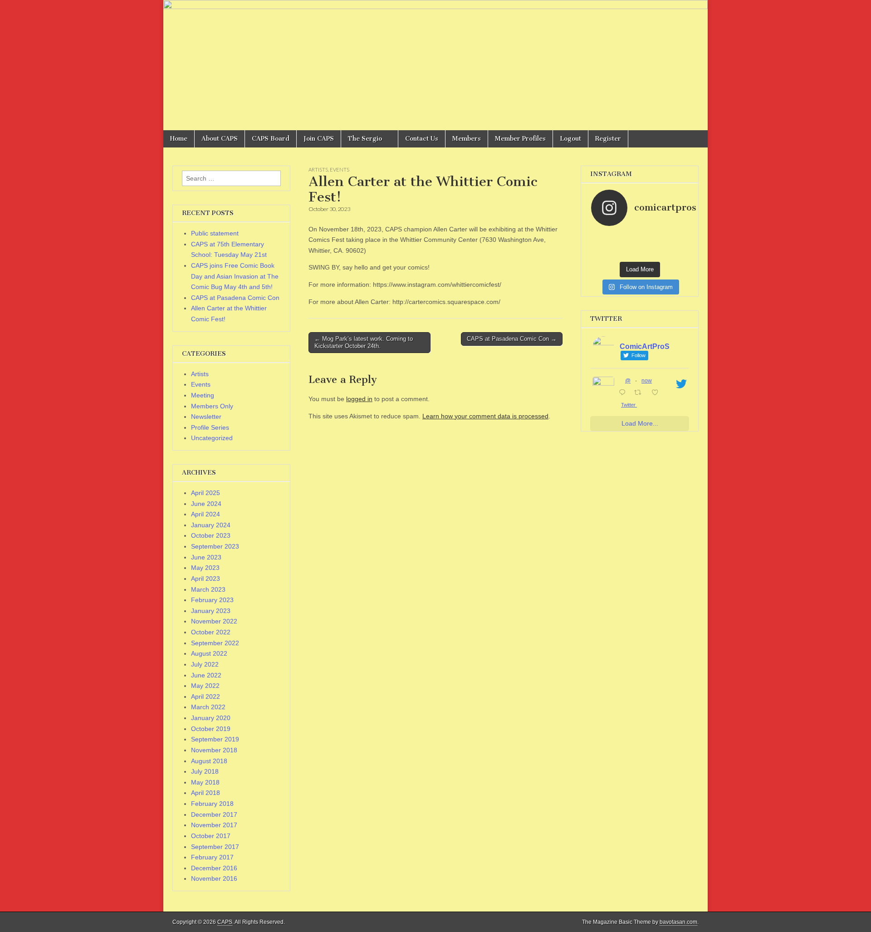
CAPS (224, 922)
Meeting (202, 395)
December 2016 (214, 868)
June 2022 (206, 675)
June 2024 (206, 503)
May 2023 (205, 567)
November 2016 (214, 878)
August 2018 (209, 761)
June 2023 (206, 557)
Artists (318, 169)
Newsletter (206, 416)
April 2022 (205, 696)
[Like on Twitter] (657, 393)
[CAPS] (435, 65)
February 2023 (212, 599)
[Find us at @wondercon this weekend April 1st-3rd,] (628, 245)
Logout (570, 138)
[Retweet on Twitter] (640, 393)
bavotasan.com (678, 922)
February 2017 (212, 857)
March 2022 (208, 707)
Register (608, 138)
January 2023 (210, 610)
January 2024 (210, 525)
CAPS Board (270, 138)
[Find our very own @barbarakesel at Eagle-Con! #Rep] (628, 254)
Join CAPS (318, 138)
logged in (359, 398)
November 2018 (214, 750)
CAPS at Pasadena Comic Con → (512, 338)
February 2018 (212, 803)
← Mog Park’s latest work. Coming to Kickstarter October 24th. (363, 342)
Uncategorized (212, 437)
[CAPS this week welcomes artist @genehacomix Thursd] (652, 254)
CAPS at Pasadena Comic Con (235, 297)
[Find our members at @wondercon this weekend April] (603, 236)
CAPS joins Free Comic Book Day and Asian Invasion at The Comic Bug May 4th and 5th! (235, 276)
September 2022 (215, 643)
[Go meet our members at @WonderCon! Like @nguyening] (652, 236)
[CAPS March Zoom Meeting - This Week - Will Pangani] (676, 254)
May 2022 (205, 685)
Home (178, 138)
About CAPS (219, 138)
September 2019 (215, 739)
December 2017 (214, 814)
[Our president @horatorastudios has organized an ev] (603, 254)
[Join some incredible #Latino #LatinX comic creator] (676, 245)
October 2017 (210, 835)
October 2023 (210, 535)
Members (466, 138)
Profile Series (210, 427)
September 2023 (215, 546)
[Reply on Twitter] (624, 393)
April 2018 (205, 792)
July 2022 (205, 664)
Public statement (215, 233)
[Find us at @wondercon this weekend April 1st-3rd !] (676, 236)
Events (339, 169)
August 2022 (209, 653)
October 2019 (210, 728)
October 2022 (210, 632)
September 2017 (215, 846)
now (646, 381)
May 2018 (205, 782)
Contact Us (421, 138)
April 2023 (205, 578)
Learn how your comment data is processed (485, 416)
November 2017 (214, 825)
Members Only (212, 406)
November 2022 (214, 621)
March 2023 (208, 589)
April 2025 (205, 492)
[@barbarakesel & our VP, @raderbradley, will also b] (628, 236)
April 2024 (205, 514)
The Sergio (365, 138)
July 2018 (205, 771)
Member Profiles (520, 138)
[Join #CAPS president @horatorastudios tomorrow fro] (652, 245)
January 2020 (210, 717)
